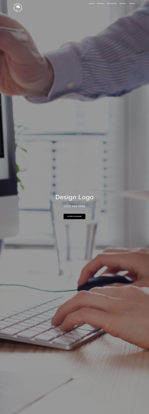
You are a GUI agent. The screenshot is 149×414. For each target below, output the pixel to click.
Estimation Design (74, 216)
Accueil (91, 3)
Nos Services (111, 3)
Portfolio (123, 3)
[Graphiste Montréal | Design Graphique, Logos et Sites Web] (17, 7)
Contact (132, 3)
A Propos (100, 3)
